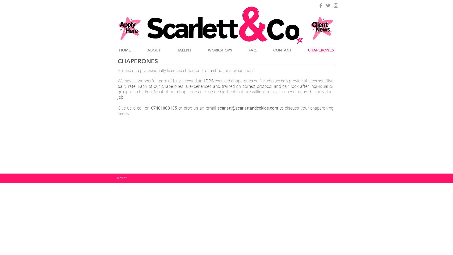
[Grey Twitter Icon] (328, 5)
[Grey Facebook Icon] (321, 5)
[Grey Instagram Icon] (336, 5)
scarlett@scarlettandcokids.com (248, 108)
